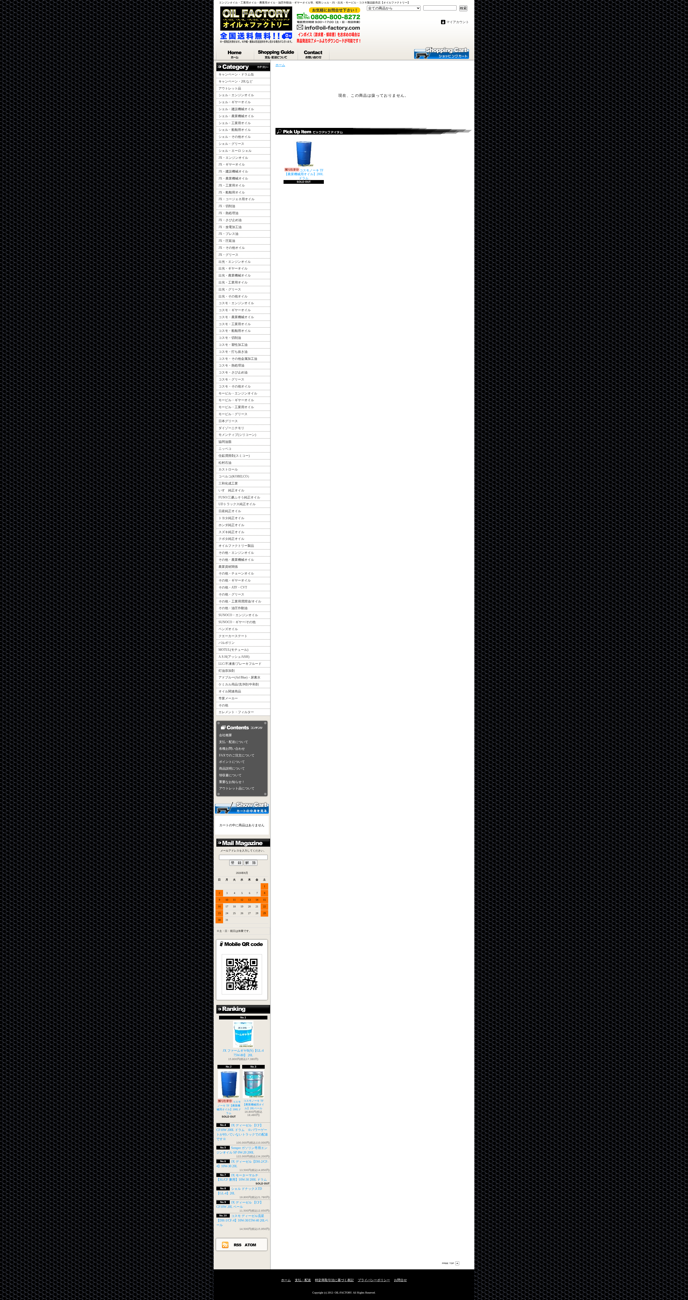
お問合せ (314, 53)
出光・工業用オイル (233, 282)
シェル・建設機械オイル (236, 109)
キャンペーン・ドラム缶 (236, 74)
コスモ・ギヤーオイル (234, 310)
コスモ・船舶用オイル (234, 331)
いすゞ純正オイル (231, 490)
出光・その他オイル (233, 296)
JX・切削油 (226, 206)
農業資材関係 (228, 567)
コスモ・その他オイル (234, 386)
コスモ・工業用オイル (234, 324)
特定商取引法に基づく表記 (334, 1280)
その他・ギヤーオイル (234, 580)
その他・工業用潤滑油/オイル (239, 601)
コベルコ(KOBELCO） (234, 476)
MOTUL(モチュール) (233, 650)
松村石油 (224, 463)
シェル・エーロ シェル (235, 151)
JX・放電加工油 (230, 227)
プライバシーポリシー (374, 1280)
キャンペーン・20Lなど (235, 81)
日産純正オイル (229, 511)
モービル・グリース (233, 414)
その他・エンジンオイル (236, 553)
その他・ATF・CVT (232, 587)
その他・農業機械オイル (236, 560)
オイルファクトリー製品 (236, 546)
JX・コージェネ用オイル (236, 199)
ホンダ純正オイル (231, 525)
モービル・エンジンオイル (237, 393)
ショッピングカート (441, 52)
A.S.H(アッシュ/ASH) (233, 657)
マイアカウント (457, 22)
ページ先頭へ (450, 1263)
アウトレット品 (229, 88)
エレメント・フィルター (236, 712)
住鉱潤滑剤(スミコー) (234, 456)
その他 (223, 705)
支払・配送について (276, 53)
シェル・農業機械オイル (236, 116)
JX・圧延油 (226, 241)
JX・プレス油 (228, 234)
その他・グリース (231, 594)
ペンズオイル (228, 629)
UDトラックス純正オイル (237, 504)
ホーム (235, 53)
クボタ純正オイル (231, 539)
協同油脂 (224, 442)
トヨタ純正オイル (231, 518)
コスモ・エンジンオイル (236, 303)
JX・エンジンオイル (233, 158)
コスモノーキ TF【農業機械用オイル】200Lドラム (229, 1107)
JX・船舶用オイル (231, 192)
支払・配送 (303, 1280)
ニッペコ (224, 449)
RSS (238, 1244)
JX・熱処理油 (228, 213)
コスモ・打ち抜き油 (233, 352)
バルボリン (226, 643)
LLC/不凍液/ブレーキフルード (239, 664)
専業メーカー (228, 698)
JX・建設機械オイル (233, 171)
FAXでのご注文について (237, 755)
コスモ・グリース (231, 379)
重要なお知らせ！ (232, 782)
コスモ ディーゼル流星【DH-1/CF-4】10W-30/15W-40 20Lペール (242, 1220)
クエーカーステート (233, 636)
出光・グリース (229, 289)
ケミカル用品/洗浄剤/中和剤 (238, 684)
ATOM (251, 1244)
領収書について (230, 775)
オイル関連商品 (229, 691)
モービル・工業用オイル (236, 407)
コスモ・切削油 (229, 338)
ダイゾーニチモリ (231, 428)
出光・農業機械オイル (234, 275)
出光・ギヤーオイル (233, 268)
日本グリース (228, 421)
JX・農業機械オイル (233, 178)
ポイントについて (232, 762)
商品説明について (232, 768)
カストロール (228, 469)
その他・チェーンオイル (236, 573)
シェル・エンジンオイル (236, 95)
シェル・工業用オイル (234, 123)
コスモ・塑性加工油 (233, 345)
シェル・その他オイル (234, 137)
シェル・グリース (231, 144)
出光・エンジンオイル (234, 262)
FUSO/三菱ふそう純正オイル (239, 497)
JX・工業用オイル (231, 185)
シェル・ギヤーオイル (234, 102)
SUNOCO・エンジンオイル (238, 615)
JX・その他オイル (231, 248)
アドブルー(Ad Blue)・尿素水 (239, 677)
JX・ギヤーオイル (231, 164)
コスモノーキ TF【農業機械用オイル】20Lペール (253, 1104)
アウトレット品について (237, 788)
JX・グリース (228, 255)
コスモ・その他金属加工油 (237, 359)
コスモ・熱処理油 (231, 365)
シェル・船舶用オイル (234, 130)
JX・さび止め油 (230, 220)
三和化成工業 (228, 483)
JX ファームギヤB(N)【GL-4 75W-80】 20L (243, 1053)
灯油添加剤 (226, 671)
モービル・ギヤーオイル (236, 400)
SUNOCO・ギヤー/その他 (237, 622)
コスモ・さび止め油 (233, 372)
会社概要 (225, 735)
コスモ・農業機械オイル (236, 317)
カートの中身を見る (242, 807)
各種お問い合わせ (232, 748)
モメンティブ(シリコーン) (237, 435)
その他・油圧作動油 (233, 608)
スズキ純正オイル (231, 532)
